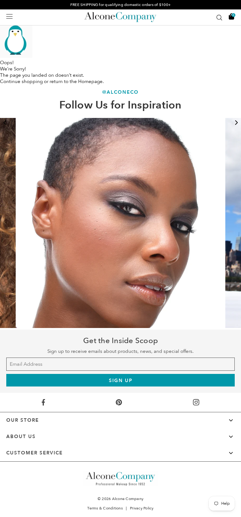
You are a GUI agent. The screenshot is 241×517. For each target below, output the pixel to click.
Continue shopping (21, 81)
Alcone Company (128, 498)
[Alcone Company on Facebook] (43, 402)
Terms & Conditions (105, 508)
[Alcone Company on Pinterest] (118, 402)
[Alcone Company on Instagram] (196, 402)
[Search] (219, 17)
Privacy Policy (142, 508)
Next (236, 122)
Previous (4, 122)
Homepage (90, 81)
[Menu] (9, 16)
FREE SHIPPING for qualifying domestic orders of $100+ (120, 4)
